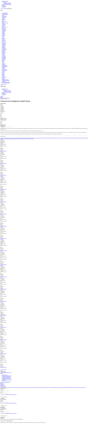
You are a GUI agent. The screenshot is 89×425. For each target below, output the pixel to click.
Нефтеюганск (4, 16)
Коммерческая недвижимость (7, 4)
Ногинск (3, 64)
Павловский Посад (5, 66)
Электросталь (4, 49)
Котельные (27, 138)
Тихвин (3, 71)
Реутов (3, 68)
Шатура (3, 74)
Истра (3, 26)
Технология (4, 89)
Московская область (5, 79)
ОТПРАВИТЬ (2, 398)
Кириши (3, 59)
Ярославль (4, 35)
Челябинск (4, 19)
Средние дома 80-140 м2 (6, 377)
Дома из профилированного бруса (53, 387)
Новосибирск (4, 21)
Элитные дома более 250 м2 (6, 379)
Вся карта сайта (2, 385)
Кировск (3, 60)
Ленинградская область (6, 80)
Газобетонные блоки (7, 3)
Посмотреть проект (3, 163)
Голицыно (3, 25)
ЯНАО (3, 76)
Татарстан (3, 81)
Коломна (3, 45)
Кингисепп (4, 58)
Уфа (3, 20)
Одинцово (4, 30)
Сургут (3, 15)
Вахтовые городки (15, 138)
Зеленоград (4, 28)
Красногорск (4, 29)
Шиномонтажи (9, 138)
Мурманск (4, 44)
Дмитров (3, 55)
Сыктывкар (4, 43)
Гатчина (3, 54)
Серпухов (3, 46)
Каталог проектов (5, 1)
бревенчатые (81, 387)
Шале (68, 387)
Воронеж (3, 33)
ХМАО (3, 75)
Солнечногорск (4, 69)
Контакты (3, 94)
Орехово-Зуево (4, 65)
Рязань (3, 36)
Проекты (1, 373)
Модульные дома (17, 387)
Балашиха (3, 31)
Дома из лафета (37, 387)
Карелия (3, 78)
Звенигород (4, 24)
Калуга (3, 39)
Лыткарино (4, 63)
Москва (3, 18)
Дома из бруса (61, 387)
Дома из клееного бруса (44, 387)
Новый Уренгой (4, 13)
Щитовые (65, 387)
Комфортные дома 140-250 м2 (7, 378)
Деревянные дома (3, 387)
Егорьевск (3, 56)
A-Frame (84, 387)
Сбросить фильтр (3, 103)
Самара (3, 34)
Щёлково (3, 50)
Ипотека (3, 5)
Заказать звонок (8, 372)
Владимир (3, 38)
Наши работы (4, 6)
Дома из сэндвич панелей (31, 387)
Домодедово (4, 48)
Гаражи (30, 138)
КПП (33, 138)
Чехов (3, 73)
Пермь (3, 23)
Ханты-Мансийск (5, 14)
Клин (3, 61)
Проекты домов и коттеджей (6, 380)
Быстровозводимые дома (10, 387)
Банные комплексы (3, 138)
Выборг (3, 53)
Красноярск (4, 41)
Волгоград (4, 40)
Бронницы (4, 51)
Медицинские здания (21, 138)
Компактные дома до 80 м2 (6, 376)
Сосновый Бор (4, 70)
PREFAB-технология (7, 2)
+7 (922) (3, 8)
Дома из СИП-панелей (23, 387)
